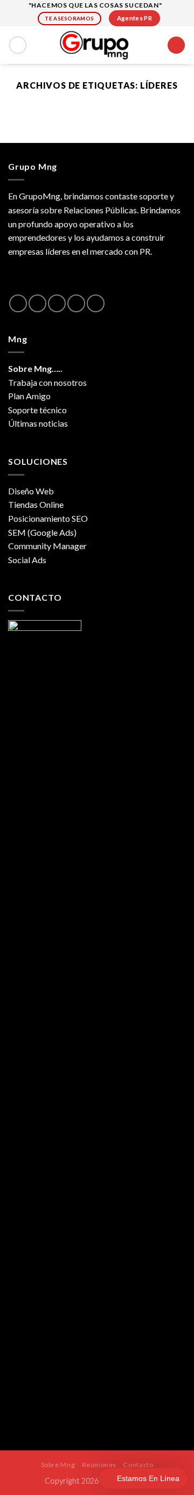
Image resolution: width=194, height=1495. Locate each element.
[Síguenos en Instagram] (37, 303)
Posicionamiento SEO (48, 518)
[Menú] (176, 45)
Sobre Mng (58, 1465)
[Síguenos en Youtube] (96, 303)
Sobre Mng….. (35, 368)
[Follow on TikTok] (57, 303)
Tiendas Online (36, 504)
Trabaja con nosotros (47, 382)
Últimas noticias (38, 423)
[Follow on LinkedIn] (76, 303)
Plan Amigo (29, 396)
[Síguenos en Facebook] (18, 303)
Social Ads (27, 560)
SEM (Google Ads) (42, 532)
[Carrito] (17, 45)
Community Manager (47, 546)
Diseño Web (31, 491)
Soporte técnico (37, 410)
